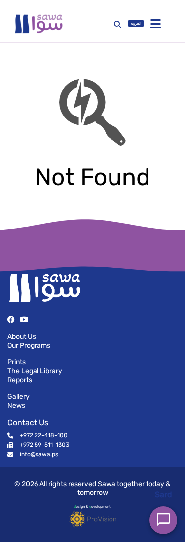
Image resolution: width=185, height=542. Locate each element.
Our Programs (28, 345)
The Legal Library (34, 371)
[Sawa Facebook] (11, 319)
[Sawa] (58, 23)
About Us (21, 336)
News (16, 405)
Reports (19, 380)
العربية (136, 23)
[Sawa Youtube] (24, 319)
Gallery (18, 396)
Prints (16, 362)
